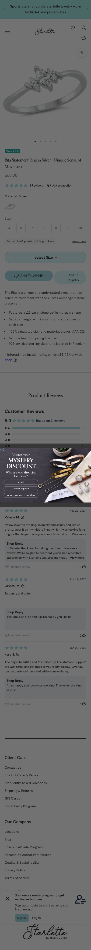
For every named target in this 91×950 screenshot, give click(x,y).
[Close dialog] (2, 449)
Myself (21, 482)
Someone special (21, 488)
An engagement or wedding (21, 495)
